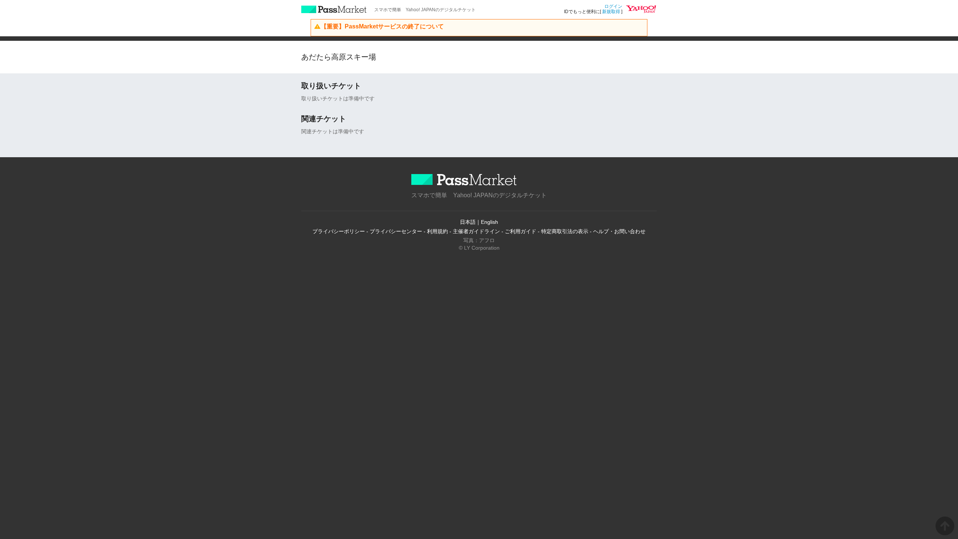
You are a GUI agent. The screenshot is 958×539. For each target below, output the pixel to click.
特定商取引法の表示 (564, 231)
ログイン (613, 6)
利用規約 (437, 231)
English (489, 222)
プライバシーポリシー (338, 231)
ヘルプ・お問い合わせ (619, 231)
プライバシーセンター (396, 231)
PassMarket (334, 9)
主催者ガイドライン (476, 231)
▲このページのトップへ (945, 526)
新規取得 (611, 11)
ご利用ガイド (520, 231)
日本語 (468, 222)
